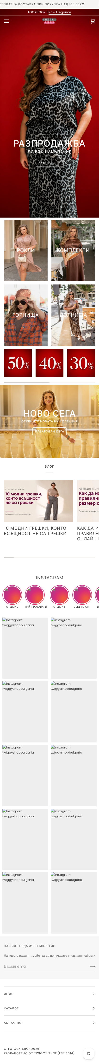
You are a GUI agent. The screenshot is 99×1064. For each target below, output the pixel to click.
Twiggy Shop (19, 1049)
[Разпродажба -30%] (81, 363)
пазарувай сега (49, 431)
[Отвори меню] (11, 21)
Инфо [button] (9, 994)
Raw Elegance (60, 12)
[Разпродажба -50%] (18, 363)
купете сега (50, 163)
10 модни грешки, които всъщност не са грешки (35, 531)
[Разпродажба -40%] (49, 363)
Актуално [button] (13, 1023)
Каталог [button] (11, 1008)
